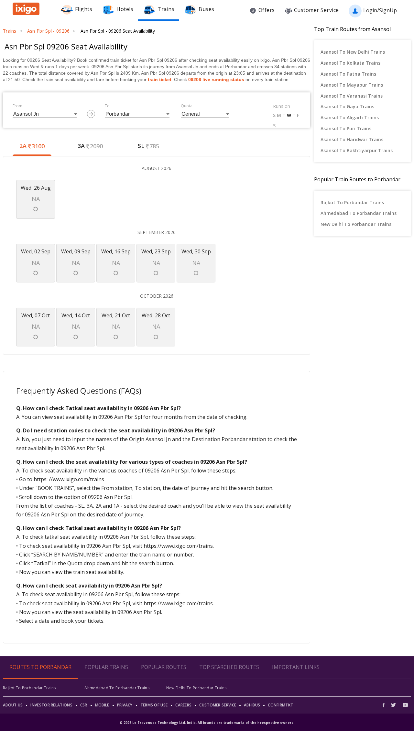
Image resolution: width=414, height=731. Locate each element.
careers (183, 705)
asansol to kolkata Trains (350, 63)
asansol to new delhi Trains (353, 52)
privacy (125, 705)
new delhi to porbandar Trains (356, 224)
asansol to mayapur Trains (352, 85)
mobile (102, 705)
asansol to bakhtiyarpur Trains (357, 150)
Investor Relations (51, 705)
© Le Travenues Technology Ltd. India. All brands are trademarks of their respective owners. (207, 722)
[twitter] (393, 705)
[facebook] (385, 705)
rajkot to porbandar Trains (352, 202)
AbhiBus (252, 705)
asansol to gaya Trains (347, 106)
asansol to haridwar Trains (352, 139)
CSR (83, 705)
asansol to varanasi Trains (352, 96)
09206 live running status (216, 79)
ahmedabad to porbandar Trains (359, 213)
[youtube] (405, 705)
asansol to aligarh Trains (350, 117)
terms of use (154, 705)
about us (13, 705)
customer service (217, 705)
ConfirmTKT (280, 705)
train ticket (159, 79)
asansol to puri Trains (346, 128)
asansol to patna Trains (348, 74)
